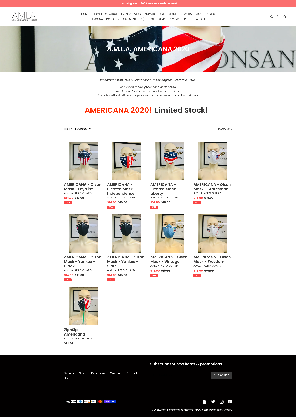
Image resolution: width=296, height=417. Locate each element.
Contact (131, 373)
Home (68, 378)
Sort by (68, 129)
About (82, 373)
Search (69, 373)
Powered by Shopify (220, 409)
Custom (115, 373)
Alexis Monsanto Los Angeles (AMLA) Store (184, 409)
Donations (98, 373)
